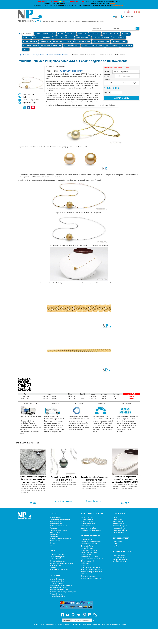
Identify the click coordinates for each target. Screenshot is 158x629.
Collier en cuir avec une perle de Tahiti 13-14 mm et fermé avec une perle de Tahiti (33, 479)
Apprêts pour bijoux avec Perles (91, 572)
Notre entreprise (55, 532)
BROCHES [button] (46, 38)
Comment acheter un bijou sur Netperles (63, 592)
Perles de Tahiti (118, 521)
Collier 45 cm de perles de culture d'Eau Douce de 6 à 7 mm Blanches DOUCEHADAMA (125, 479)
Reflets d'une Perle (87, 521)
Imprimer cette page (29, 102)
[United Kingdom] (128, 12)
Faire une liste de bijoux (57, 596)
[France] (125, 12)
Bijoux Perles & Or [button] (30, 45)
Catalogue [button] (27, 34)
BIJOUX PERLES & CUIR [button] (61, 41)
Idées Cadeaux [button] (111, 45)
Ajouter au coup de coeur (31, 100)
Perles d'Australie (118, 524)
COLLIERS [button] (70, 34)
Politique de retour (56, 594)
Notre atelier (54, 536)
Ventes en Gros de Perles (89, 557)
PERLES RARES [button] (118, 38)
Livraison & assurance (57, 579)
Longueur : (107, 79)
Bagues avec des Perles (89, 552)
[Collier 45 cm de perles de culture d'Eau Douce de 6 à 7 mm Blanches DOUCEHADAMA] (125, 462)
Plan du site (54, 528)
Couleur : (107, 71)
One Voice (116, 546)
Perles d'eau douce (119, 528)
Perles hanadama (118, 532)
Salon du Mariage (55, 565)
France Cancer (117, 542)
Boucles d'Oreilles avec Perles (90, 542)
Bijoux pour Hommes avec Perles (92, 559)
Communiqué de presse (57, 561)
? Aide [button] (25, 49)
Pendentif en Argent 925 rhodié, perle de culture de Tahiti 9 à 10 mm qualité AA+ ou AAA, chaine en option (64, 484)
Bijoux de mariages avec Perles (91, 569)
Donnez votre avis (28, 94)
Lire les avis (26, 97)
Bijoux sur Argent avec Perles (90, 567)
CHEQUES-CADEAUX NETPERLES (92, 578)
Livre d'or (53, 567)
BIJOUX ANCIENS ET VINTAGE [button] (92, 45)
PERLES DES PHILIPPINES (71, 71)
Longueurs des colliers (88, 528)
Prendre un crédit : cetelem (58, 587)
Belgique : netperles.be (120, 560)
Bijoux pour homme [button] (81, 41)
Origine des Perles (87, 517)
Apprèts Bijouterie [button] (100, 41)
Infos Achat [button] (126, 45)
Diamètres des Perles (88, 524)
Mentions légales (55, 517)
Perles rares (85, 565)
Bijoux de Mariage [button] (71, 45)
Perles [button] (60, 34)
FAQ (51, 545)
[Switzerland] (135, 12)
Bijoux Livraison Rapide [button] (44, 34)
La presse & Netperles (57, 554)
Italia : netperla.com (119, 557)
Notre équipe (54, 534)
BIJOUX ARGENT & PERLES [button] (50, 45)
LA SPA (115, 544)
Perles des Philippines (120, 526)
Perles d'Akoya (117, 519)
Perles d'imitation (87, 526)
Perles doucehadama (120, 530)
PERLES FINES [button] (45, 41)
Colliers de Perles (86, 539)
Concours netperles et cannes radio (61, 563)
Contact (52, 543)
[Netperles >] (19, 55)
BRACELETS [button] (82, 34)
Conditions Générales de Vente (60, 519)
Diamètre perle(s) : (107, 76)
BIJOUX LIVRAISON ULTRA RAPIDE (78, 3)
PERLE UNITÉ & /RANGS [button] (101, 38)
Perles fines (85, 563)
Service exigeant (55, 541)
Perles (115, 517)
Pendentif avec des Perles (89, 544)
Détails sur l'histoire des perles (91, 530)
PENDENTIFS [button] (94, 34)
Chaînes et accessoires (88, 576)
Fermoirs (84, 574)
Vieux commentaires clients (59, 569)
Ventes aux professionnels (58, 526)
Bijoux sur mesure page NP (59, 590)
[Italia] (132, 12)
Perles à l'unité (86, 554)
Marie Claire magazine (57, 557)
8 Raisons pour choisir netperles (60, 539)
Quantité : (107, 92)
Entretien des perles (56, 583)
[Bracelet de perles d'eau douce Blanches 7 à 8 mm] (94, 462)
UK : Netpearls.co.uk (119, 562)
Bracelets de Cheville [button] (63, 38)
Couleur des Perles (87, 519)
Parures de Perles (87, 548)
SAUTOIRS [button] (36, 38)
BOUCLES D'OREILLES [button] (110, 34)
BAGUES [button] (26, 38)
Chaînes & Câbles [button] (118, 41)
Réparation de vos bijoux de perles (61, 585)
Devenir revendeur (56, 524)
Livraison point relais (57, 581)
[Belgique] (138, 12)
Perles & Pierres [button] (29, 41)
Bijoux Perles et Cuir (87, 561)
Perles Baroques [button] (82, 38)
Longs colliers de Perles (89, 550)
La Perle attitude (55, 559)
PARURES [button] (125, 34)
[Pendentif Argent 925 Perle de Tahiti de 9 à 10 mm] (63, 462)
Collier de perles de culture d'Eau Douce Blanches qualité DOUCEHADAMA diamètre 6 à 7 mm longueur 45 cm (125, 486)
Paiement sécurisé (56, 521)
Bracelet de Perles (87, 546)
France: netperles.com (120, 555)
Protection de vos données (58, 530)
